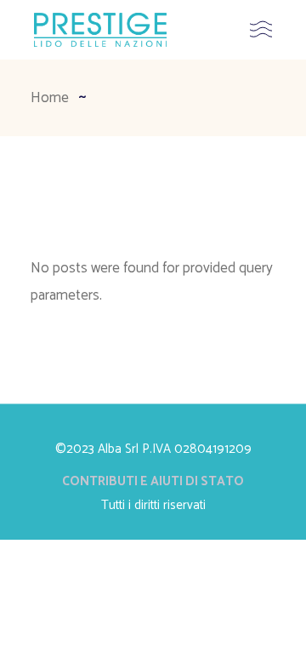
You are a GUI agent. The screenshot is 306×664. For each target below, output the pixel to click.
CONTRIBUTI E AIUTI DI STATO (153, 481)
